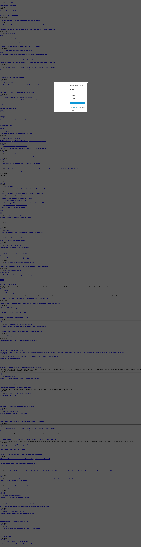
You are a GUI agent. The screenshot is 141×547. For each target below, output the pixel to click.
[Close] (87, 82)
